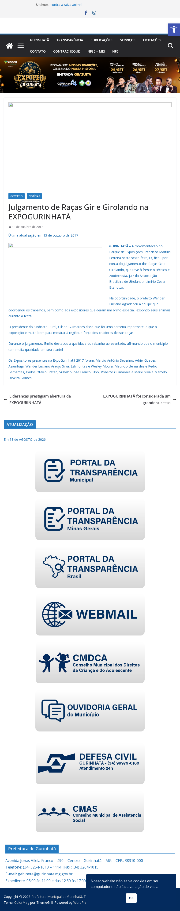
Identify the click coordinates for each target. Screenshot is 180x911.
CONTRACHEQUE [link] (66, 51)
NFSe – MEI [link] (96, 51)
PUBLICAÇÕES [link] (101, 40)
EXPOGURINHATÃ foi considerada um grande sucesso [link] (137, 400)
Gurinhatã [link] (39, 40)
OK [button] (131, 898)
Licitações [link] (152, 40)
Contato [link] (38, 51)
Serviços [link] (127, 40)
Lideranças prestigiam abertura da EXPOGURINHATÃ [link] (40, 400)
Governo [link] (16, 196)
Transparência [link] (69, 40)
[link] (174, 29)
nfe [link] (115, 51)
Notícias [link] (34, 196)
